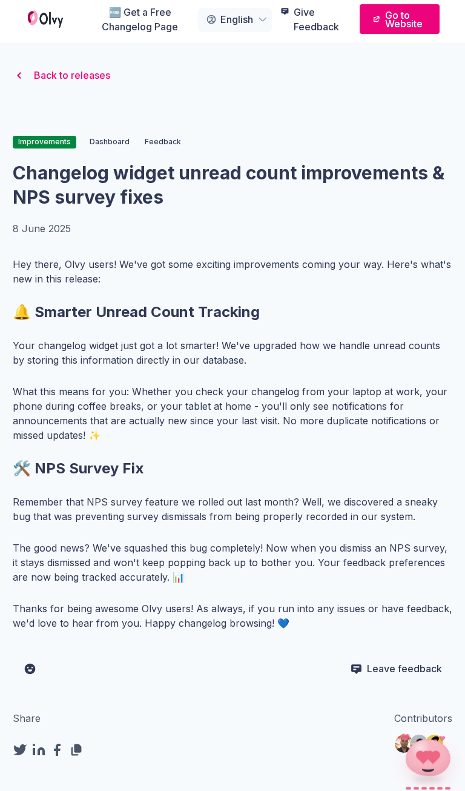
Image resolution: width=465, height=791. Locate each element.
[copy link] (78, 750)
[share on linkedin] (40, 750)
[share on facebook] (59, 750)
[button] (428, 757)
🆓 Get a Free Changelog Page (140, 19)
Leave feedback (404, 669)
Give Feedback (316, 19)
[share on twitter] (22, 750)
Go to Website (404, 19)
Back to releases (72, 75)
